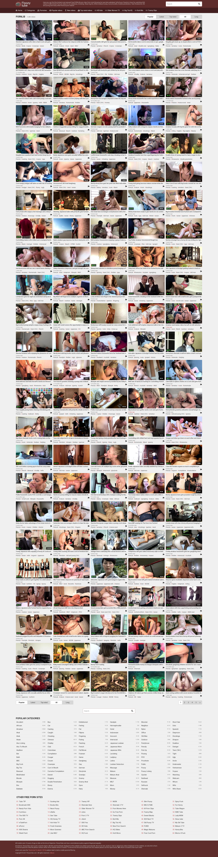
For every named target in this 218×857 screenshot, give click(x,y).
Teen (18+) (177, 750)
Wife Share (177, 789)
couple (137, 640)
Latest (161, 17)
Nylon (143, 729)
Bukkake (19, 789)
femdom (62, 442)
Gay (80, 764)
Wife (174, 785)
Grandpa (82, 775)
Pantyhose (145, 743)
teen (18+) (100, 74)
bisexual (62, 131)
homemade (187, 46)
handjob (99, 216)
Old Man (144, 736)
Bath (18, 757)
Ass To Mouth (21, 747)
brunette (71, 584)
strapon (69, 442)
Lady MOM (179, 816)
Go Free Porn (118, 812)
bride (23, 46)
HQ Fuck (85, 833)
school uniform (139, 612)
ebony (99, 187)
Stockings (176, 736)
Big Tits (19, 768)
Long (196, 17)
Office (143, 733)
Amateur (19, 729)
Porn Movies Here (119, 808)
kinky (116, 385)
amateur (99, 46)
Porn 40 (22, 819)
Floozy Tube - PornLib (23, 3)
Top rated (172, 17)
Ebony (50, 785)
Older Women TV (112, 10)
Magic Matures (149, 830)
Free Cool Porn (149, 833)
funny (38, 187)
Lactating (113, 754)
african (117, 499)
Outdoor (144, 740)
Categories (30, 10)
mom (67, 46)
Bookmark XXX (24, 805)
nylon (73, 301)
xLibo (83, 812)
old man (117, 74)
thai (143, 244)
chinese (192, 216)
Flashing (82, 743)
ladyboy (181, 357)
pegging (106, 640)
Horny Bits (179, 830)
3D (135, 697)
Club (49, 747)
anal (72, 46)
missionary (144, 555)
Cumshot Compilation (56, 771)
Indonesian (114, 733)
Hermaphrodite (115, 726)
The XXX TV (23, 816)
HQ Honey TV (55, 819)
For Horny (179, 805)
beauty (194, 131)
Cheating (51, 736)
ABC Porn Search (88, 830)
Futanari (82, 754)
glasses (79, 357)
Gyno (81, 785)
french (106, 46)
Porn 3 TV (85, 816)
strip (109, 329)
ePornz (21, 826)
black (153, 131)
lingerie (78, 527)
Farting (81, 726)
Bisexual (19, 771)
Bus (49, 722)
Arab (18, 736)
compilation (182, 470)
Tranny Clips (151, 10)
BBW (45, 102)
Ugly (174, 757)
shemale (175, 74)
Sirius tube (179, 819)
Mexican (113, 778)
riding (174, 131)
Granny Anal (83, 782)
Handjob (113, 722)
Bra (17, 785)
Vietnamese (177, 768)
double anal (142, 46)
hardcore (78, 584)
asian (42, 46)
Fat (80, 729)
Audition (19, 750)
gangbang (151, 46)
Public (143, 764)
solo (104, 329)
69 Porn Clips (149, 808)
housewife (145, 102)
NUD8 (115, 801)
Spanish (175, 729)
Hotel (112, 729)
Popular (150, 17)
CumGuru (22, 812)
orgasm (174, 470)
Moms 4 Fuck (180, 833)
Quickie (144, 775)
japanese (137, 102)
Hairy (81, 789)
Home (18, 10)
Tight (174, 754)
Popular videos (55, 10)
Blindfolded (20, 775)
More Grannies (55, 830)
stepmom (67, 272)
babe (157, 46)
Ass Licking (20, 743)
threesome (175, 159)
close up (114, 329)
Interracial (114, 740)
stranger (79, 301)
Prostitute (145, 761)
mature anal (182, 102)
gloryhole (114, 470)
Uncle (175, 761)
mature (62, 46)
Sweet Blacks (149, 816)
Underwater (177, 764)
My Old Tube (179, 823)
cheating (105, 159)
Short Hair (176, 722)
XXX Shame (23, 830)
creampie (36, 46)
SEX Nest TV (149, 819)
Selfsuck (144, 785)
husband (100, 357)
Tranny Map (148, 812)
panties (109, 301)
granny (35, 102)
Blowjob (19, 782)
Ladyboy (113, 757)
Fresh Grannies (56, 826)
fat (106, 74)
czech (81, 385)
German (82, 768)
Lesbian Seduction (117, 764)
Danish (50, 775)
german (32, 131)
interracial (43, 244)
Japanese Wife (115, 750)
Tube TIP (22, 801)
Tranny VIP (86, 801)
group (38, 584)
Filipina (81, 733)
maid (23, 584)
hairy (110, 442)
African (19, 726)
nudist (78, 244)
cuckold (106, 357)
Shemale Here (87, 805)
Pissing (144, 754)
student (145, 272)
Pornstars (42, 10)
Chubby (50, 743)
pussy (44, 584)
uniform (29, 584)
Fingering (82, 736)
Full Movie (82, 750)
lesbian (194, 74)
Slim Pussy (148, 801)
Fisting (81, 740)
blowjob (74, 272)
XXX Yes (85, 823)
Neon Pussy (54, 808)
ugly (43, 187)
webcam (31, 414)
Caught (50, 733)
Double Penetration (55, 782)
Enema (50, 789)
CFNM (73, 244)
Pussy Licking (146, 771)
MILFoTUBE (148, 805)
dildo (157, 499)
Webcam (176, 778)
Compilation (52, 754)
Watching (176, 775)
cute (180, 46)
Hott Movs (117, 833)
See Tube (53, 816)
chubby (137, 74)
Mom (112, 785)
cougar (99, 697)
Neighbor (144, 726)
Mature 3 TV (179, 826)
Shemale (144, 789)
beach (68, 131)
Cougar (50, 757)
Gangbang (82, 761)
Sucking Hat (54, 801)
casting (24, 159)
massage (31, 216)
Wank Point (23, 833)
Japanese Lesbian (117, 743)
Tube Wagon (180, 808)
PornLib (18, 46)
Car (49, 726)
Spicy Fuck (179, 801)
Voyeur (175, 771)
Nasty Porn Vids (25, 808)
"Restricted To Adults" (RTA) (37, 850)
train (142, 584)
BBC (18, 761)
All (185, 17)
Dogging (51, 778)
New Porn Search (119, 826)
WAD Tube (179, 812)
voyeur (29, 46)
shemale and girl (184, 74)
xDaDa (52, 812)
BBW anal (191, 612)
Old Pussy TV (149, 823)
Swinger (175, 747)
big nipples (186, 131)
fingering (116, 301)
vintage (106, 555)
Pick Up (144, 750)
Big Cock (19, 764)
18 (79, 329)
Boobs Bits (54, 805)
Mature (112, 771)
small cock (180, 301)
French (81, 747)
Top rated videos (85, 10)
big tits (35, 74)
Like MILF (53, 833)
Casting (50, 729)
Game (81, 757)
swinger (29, 244)
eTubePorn (23, 823)
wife (40, 102)
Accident (19, 722)
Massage (113, 768)
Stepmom (176, 733)
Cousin (50, 761)
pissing (99, 272)
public (61, 216)
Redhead (144, 778)
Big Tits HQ (127, 10)
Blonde (19, 778)
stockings (79, 74)
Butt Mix (139, 10)
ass (136, 527)
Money (112, 789)
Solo (174, 726)
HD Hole (98, 10)
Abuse (52, 853)
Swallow (176, 743)
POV (80, 612)
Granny (81, 778)
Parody (144, 747)
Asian (18, 740)
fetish (61, 74)
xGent (84, 819)
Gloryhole (82, 771)
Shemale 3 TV (118, 805)
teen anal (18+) (106, 612)
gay (44, 159)
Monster (144, 722)
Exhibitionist (83, 722)
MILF (76, 46)
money (107, 102)
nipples (41, 74)
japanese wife (189, 527)
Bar (17, 754)
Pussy (143, 768)
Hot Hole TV (54, 823)
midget (24, 187)
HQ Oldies (116, 830)
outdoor (74, 131)
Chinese (51, 740)
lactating (81, 131)
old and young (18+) (178, 414)
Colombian (52, 750)
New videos (70, 10)
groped (155, 244)
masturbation (101, 301)
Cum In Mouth (53, 768)
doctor (153, 357)
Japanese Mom (116, 747)
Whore (175, 782)
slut (44, 385)
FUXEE (146, 826)
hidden (111, 74)
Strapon (175, 740)
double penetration (186, 159)
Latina (112, 761)
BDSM (67, 74)
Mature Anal (114, 775)
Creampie (51, 764)
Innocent (113, 736)
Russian (144, 782)
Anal (18, 733)
